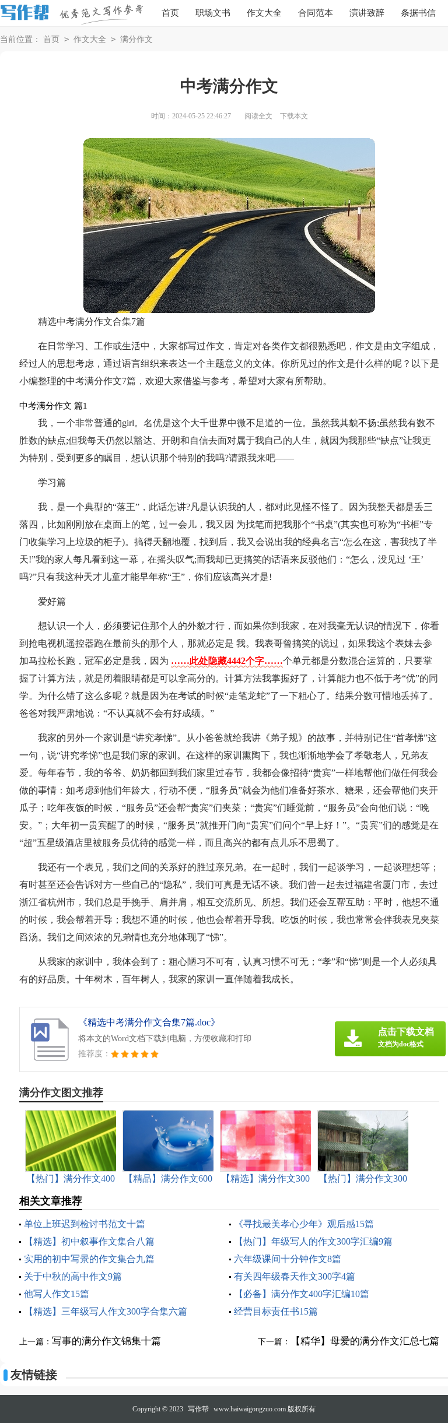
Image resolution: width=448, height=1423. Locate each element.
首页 (170, 12)
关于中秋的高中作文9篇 (73, 1276)
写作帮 (198, 1409)
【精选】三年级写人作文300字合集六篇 (105, 1311)
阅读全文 (258, 116)
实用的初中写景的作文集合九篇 (89, 1259)
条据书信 (418, 12)
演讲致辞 (366, 12)
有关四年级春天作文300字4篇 (294, 1276)
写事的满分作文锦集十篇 (106, 1341)
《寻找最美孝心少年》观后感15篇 (304, 1224)
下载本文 (294, 116)
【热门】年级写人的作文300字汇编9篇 (313, 1241)
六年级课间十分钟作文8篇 (287, 1259)
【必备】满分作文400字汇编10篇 (301, 1294)
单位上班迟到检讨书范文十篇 (84, 1224)
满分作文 (136, 39)
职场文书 (212, 12)
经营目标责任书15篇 (276, 1311)
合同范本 (315, 12)
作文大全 (264, 12)
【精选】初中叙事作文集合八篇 (89, 1241)
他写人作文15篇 (56, 1294)
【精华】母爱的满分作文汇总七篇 (364, 1341)
